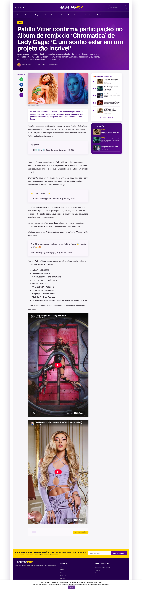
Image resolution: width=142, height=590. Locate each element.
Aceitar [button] (71, 587)
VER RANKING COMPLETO (106, 117)
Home (19, 15)
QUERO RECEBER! (119, 553)
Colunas (54, 15)
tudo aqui (31, 309)
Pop (36, 15)
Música (99, 15)
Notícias (28, 15)
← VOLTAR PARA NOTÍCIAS (80, 532)
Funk (44, 15)
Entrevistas (89, 15)
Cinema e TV (65, 15)
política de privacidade (100, 584)
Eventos (77, 15)
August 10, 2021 (68, 150)
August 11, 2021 (67, 198)
